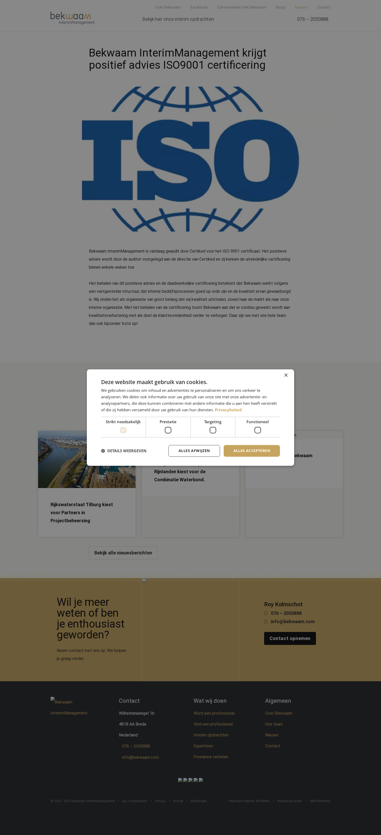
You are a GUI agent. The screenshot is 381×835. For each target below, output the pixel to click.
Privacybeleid (228, 409)
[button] (123, 451)
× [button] (286, 375)
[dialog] (190, 417)
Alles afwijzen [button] (194, 450)
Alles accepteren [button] (252, 450)
